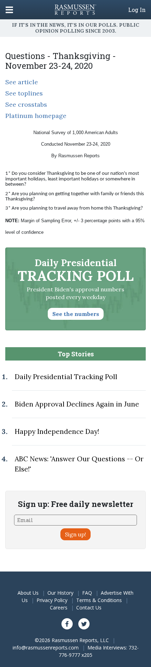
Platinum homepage (35, 116)
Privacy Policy (52, 600)
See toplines (24, 93)
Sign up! (75, 534)
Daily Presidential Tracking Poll (66, 376)
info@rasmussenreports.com (46, 647)
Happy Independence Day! (57, 431)
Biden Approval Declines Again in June (77, 404)
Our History (60, 592)
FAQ (87, 592)
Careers (58, 607)
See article (21, 82)
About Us (28, 592)
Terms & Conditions (99, 600)
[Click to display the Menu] (9, 9)
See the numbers (75, 313)
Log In (137, 10)
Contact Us (88, 607)
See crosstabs (26, 104)
